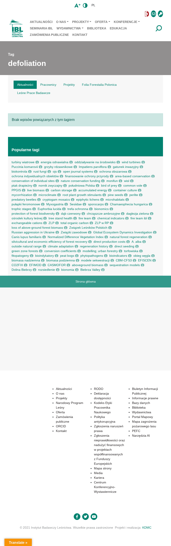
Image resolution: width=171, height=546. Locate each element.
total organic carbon (75, 223)
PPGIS (16, 190)
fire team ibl (138, 218)
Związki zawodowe (74, 232)
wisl (126, 181)
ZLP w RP (102, 223)
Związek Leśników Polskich (88, 227)
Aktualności (41, 22)
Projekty (80, 22)
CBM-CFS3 (124, 260)
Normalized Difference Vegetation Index (76, 237)
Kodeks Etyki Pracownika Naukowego (103, 407)
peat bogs (67, 255)
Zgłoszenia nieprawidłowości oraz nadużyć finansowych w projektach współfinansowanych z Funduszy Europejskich (109, 449)
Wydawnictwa (69, 28)
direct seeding (124, 246)
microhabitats (115, 199)
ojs (55, 171)
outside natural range (27, 246)
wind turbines (131, 162)
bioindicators (118, 255)
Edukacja (118, 28)
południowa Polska (82, 185)
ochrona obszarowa (113, 171)
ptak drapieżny (22, 185)
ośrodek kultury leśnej (27, 218)
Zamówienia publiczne (49, 35)
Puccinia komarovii (25, 167)
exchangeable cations (27, 223)
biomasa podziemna (60, 260)
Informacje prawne (145, 398)
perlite (133, 195)
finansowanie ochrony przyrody (87, 176)
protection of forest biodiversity (33, 213)
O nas (61, 22)
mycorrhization (22, 195)
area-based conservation (132, 176)
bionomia (67, 269)
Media (98, 473)
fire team (85, 218)
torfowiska (131, 251)
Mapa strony (103, 468)
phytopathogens (91, 255)
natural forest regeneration (128, 237)
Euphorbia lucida (49, 209)
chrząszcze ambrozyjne (103, 213)
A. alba (136, 241)
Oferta (101, 22)
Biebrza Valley (90, 269)
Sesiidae (76, 204)
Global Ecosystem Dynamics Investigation (122, 232)
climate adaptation (61, 246)
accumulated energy (92, 190)
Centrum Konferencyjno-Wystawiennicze (105, 487)
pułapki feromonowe (26, 204)
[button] (75, 14)
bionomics (101, 209)
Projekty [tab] (69, 84)
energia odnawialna (54, 162)
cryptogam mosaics (56, 199)
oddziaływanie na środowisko (95, 162)
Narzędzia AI (141, 435)
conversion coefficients (60, 251)
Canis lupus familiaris (26, 237)
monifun (112, 181)
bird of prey (109, 185)
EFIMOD (35, 265)
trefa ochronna (77, 209)
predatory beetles (24, 199)
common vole (132, 185)
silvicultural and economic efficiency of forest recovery (49, 241)
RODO (98, 389)
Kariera (99, 477)
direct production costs (109, 241)
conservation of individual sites (33, 181)
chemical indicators (110, 218)
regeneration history (94, 246)
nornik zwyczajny (50, 185)
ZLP (51, 223)
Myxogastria (54, 204)
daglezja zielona (137, 213)
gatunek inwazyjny (126, 167)
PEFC (136, 431)
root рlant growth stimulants (82, 195)
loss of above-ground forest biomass (37, 227)
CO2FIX (17, 265)
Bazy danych (141, 403)
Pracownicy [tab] (48, 84)
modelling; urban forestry (100, 251)
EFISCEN (144, 260)
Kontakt (80, 35)
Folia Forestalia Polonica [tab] (99, 84)
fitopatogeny (20, 255)
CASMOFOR (57, 265)
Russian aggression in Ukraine (33, 232)
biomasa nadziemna (26, 260)
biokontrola (19, 171)
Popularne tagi (25, 150)
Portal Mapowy (142, 417)
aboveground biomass (87, 265)
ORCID (61, 426)
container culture (125, 190)
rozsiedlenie (46, 269)
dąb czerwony (71, 213)
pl (93, 5)
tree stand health (60, 218)
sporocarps (96, 204)
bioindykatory (44, 255)
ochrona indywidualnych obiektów (35, 176)
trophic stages (21, 209)
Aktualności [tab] (25, 84)
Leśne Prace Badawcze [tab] (33, 93)
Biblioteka (96, 28)
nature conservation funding (80, 181)
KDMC (146, 527)
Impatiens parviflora (93, 167)
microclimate (47, 195)
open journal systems (78, 171)
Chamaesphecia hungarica (129, 204)
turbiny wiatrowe (23, 162)
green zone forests (25, 251)
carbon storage (61, 190)
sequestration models (125, 265)
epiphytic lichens (87, 199)
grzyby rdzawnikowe (58, 167)
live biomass (36, 190)
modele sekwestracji (95, 260)
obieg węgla (141, 255)
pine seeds (115, 195)
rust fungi (40, 171)
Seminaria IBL (41, 28)
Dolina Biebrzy (22, 269)
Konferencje (125, 22)
